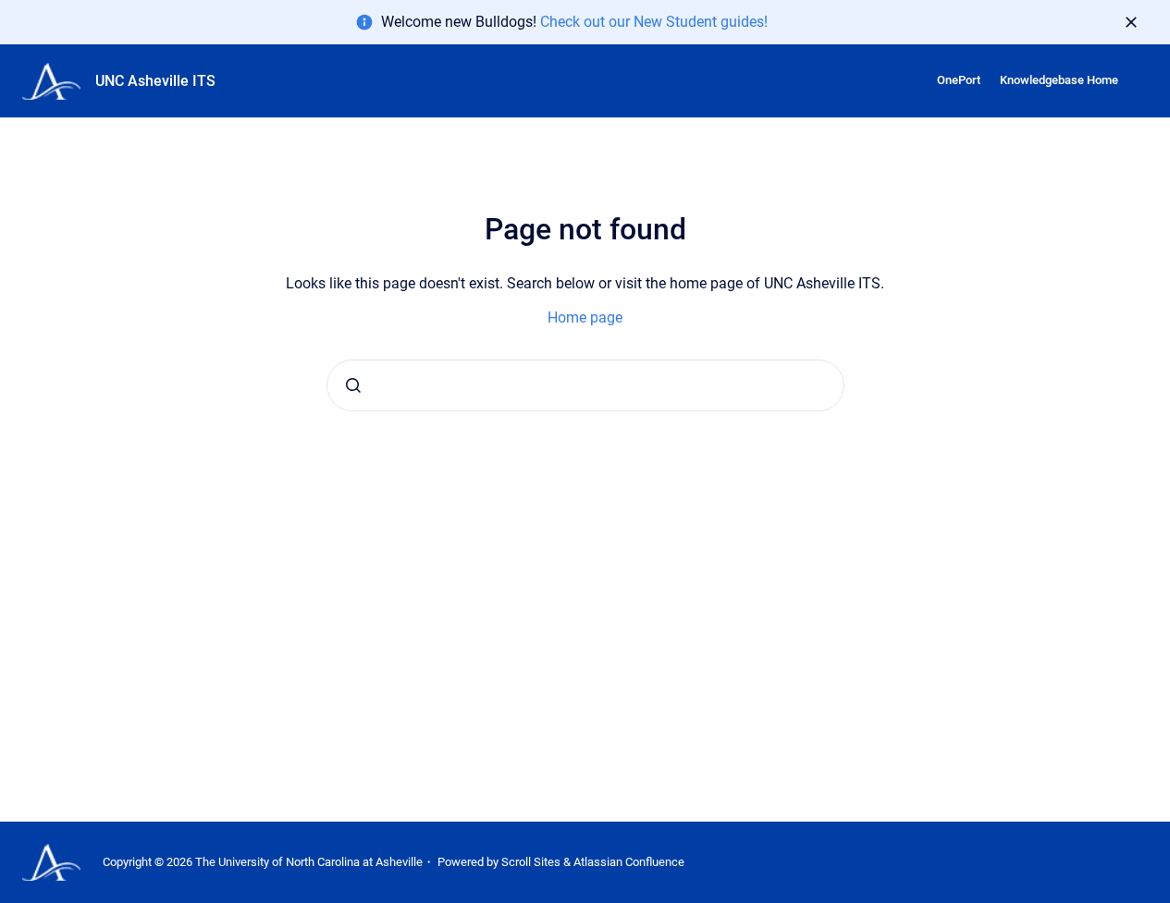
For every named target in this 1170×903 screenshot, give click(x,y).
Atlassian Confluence (628, 862)
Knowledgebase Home (1059, 80)
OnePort (958, 80)
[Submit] (353, 385)
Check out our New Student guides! (654, 22)
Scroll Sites (530, 862)
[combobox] (585, 385)
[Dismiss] (1131, 22)
